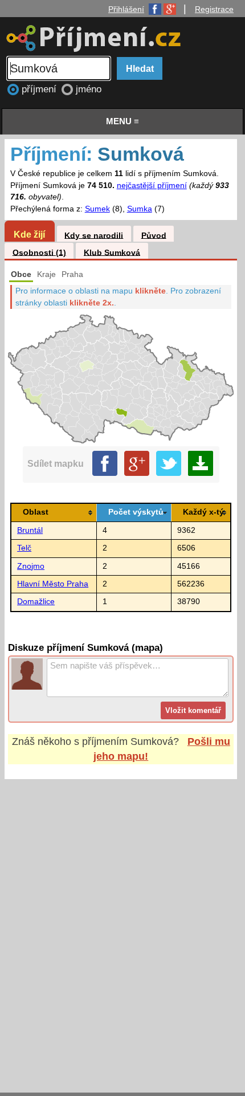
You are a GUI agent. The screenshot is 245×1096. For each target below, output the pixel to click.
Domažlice (36, 601)
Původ (153, 235)
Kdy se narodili (93, 235)
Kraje (46, 274)
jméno (88, 89)
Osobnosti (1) (39, 252)
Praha (72, 274)
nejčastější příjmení (152, 185)
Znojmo (30, 566)
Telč (24, 548)
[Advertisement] (122, 925)
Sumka (139, 209)
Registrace (214, 9)
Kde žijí (29, 234)
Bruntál (30, 530)
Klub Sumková (112, 252)
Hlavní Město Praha (52, 584)
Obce (21, 274)
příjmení (40, 89)
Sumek (97, 209)
